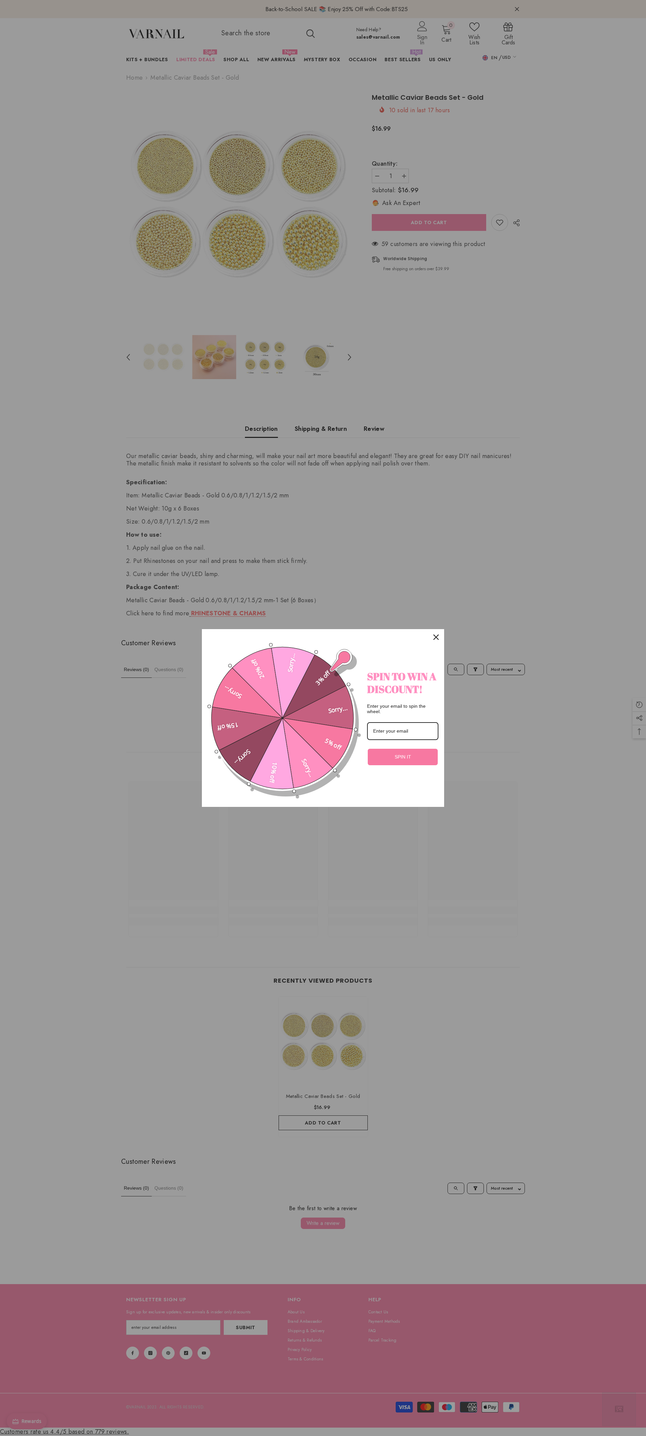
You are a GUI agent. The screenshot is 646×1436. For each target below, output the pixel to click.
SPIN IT (403, 757)
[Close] (436, 637)
